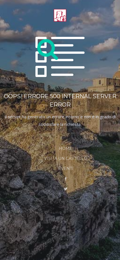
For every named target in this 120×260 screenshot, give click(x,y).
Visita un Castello (65, 158)
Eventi (65, 168)
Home (65, 148)
